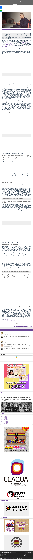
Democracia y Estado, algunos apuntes (11, 340)
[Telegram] (1, 12)
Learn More (15, 4)
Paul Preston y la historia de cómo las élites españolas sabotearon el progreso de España (16, 337)
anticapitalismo (16, 326)
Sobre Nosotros (28, 554)
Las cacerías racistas (25, 307)
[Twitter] (1, 8)
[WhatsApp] (1, 10)
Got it (19, 4)
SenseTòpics (13, 45)
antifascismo (20, 326)
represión (31, 326)
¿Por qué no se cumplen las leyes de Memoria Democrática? (15, 344)
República (3, 422)
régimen (28, 326)
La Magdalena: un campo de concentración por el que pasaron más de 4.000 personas (17, 332)
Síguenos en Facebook (29, 555)
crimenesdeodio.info (4, 46)
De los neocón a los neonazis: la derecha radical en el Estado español (14, 44)
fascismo (26, 326)
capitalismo (23, 326)
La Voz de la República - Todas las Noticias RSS (8, 320)
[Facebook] (1, 7)
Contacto (27, 554)
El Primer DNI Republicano (16, 325)
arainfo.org (6, 319)
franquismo (3, 419)
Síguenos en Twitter (29, 556)
